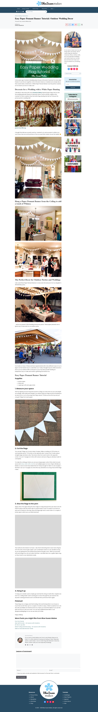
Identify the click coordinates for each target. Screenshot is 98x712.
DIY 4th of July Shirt (20, 625)
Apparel (66, 699)
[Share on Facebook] (70, 25)
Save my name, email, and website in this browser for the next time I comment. (38, 673)
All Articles (33, 701)
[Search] (46, 11)
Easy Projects (67, 697)
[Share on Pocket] (76, 25)
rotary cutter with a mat (27, 464)
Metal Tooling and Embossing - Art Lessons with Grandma (30, 627)
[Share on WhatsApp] (79, 25)
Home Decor (25, 16)
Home (18, 8)
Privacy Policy (34, 695)
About (52, 8)
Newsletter (33, 699)
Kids (65, 703)
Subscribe (73, 87)
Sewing (20, 16)
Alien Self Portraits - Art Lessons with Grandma (27, 623)
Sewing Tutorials (25, 8)
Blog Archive (44, 8)
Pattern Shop (35, 8)
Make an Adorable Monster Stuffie (24, 628)
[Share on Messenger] (73, 25)
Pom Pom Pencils (19, 621)
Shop (31, 703)
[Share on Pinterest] (66, 25)
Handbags (67, 695)
